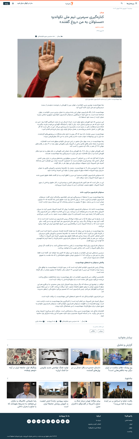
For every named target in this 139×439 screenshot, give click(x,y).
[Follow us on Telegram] (53, 421)
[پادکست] (13, 3)
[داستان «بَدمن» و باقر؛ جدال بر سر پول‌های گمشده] (85, 356)
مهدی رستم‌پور (99, 27)
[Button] (60, 36)
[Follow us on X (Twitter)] (48, 421)
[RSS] (63, 421)
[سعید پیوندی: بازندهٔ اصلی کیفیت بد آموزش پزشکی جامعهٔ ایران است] (53, 390)
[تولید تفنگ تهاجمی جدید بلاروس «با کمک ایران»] (53, 356)
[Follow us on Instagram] (34, 421)
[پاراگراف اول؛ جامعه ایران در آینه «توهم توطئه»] (21, 356)
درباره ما (98, 420)
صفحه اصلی (128, 420)
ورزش (102, 12)
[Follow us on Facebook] (58, 421)
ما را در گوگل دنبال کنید (24, 3)
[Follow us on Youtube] (43, 421)
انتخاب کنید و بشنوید (94, 424)
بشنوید (128, 378)
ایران (131, 424)
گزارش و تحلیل (124, 345)
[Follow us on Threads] (29, 421)
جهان (130, 428)
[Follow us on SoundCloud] (38, 421)
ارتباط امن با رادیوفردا (94, 428)
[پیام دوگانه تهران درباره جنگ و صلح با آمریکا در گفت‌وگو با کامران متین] (85, 390)
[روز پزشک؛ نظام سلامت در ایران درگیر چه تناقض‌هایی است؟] (117, 356)
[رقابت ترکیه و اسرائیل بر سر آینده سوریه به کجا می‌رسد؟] (117, 390)
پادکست (129, 432)
